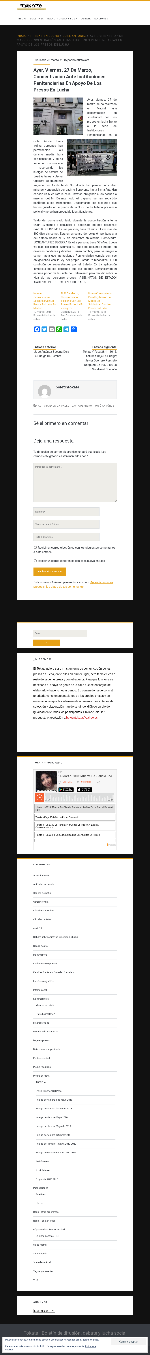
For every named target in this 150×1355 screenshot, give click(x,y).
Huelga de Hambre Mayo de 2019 (53, 1126)
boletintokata (80, 60)
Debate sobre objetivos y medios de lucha (55, 937)
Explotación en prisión (45, 963)
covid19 (37, 928)
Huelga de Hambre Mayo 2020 (52, 1117)
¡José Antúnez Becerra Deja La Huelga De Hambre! (51, 354)
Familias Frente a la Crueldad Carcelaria (53, 972)
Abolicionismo (41, 875)
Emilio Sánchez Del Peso (49, 1091)
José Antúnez (74, 36)
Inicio (22, 18)
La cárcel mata (41, 998)
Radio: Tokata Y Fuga (62, 18)
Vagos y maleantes (43, 1271)
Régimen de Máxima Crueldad (49, 1229)
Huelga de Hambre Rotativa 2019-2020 (56, 1143)
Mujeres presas (41, 1040)
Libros (39, 1203)
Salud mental (40, 1244)
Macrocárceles (41, 1022)
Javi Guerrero (82, 405)
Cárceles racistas (42, 919)
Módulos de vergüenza (45, 1031)
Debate (86, 18)
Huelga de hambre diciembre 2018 (54, 1108)
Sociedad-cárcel (42, 1262)
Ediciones (101, 18)
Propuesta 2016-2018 (47, 1179)
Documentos (40, 954)
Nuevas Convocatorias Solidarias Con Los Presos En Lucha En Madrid (44, 301)
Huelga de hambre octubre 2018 (53, 1135)
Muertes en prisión (45, 1005)
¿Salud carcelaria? (45, 1014)
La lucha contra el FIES (47, 1236)
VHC (35, 1280)
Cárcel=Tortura (40, 901)
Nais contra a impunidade (46, 1049)
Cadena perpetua (42, 893)
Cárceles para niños (43, 910)
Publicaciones (40, 1188)
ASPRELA (41, 1082)
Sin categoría (40, 1253)
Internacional (40, 990)
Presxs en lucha (44, 36)
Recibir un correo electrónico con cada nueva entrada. (72, 561)
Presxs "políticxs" (42, 1067)
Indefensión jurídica (43, 981)
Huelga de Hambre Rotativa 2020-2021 (56, 1152)
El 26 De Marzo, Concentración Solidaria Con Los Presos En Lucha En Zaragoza (72, 301)
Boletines (37, 18)
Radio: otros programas (46, 1212)
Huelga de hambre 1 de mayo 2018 (54, 1099)
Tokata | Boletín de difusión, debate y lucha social (75, 1333)
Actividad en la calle (53, 405)
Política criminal (41, 1058)
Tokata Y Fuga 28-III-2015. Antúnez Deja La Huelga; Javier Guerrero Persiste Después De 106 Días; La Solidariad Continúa (100, 360)
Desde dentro (40, 946)
